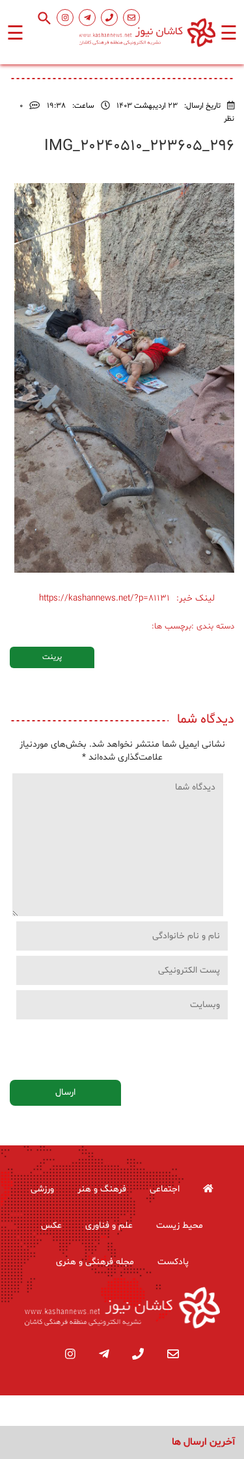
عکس (51, 1225)
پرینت (52, 657)
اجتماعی (165, 1189)
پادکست (173, 1262)
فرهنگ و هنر (101, 1189)
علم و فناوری (109, 1225)
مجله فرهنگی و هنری (95, 1262)
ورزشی (42, 1189)
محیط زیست (179, 1225)
